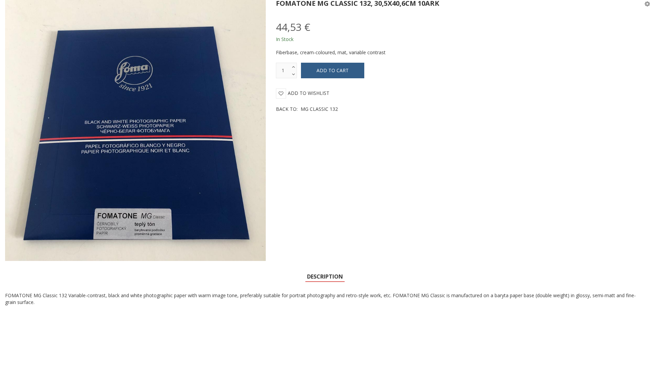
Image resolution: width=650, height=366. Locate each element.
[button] (647, 3)
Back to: (307, 109)
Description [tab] (325, 276)
